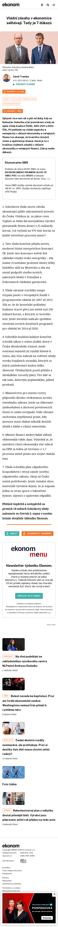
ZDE (49, 613)
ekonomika (16, 99)
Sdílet (14, 533)
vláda (5, 99)
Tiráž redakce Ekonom (12, 871)
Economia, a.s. (29, 850)
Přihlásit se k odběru (29, 596)
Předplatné (7, 874)
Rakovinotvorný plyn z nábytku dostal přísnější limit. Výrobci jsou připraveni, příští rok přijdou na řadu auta (28, 815)
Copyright (6, 850)
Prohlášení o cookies (11, 888)
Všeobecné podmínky (11, 884)
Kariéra (5, 878)
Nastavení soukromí (11, 891)
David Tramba (21, 76)
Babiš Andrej (29, 99)
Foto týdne (9, 784)
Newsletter (7, 881)
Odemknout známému (39, 533)
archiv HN (13, 70)
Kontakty (6, 868)
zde (48, 178)
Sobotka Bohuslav (11, 104)
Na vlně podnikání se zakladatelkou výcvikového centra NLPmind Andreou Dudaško (24, 661)
